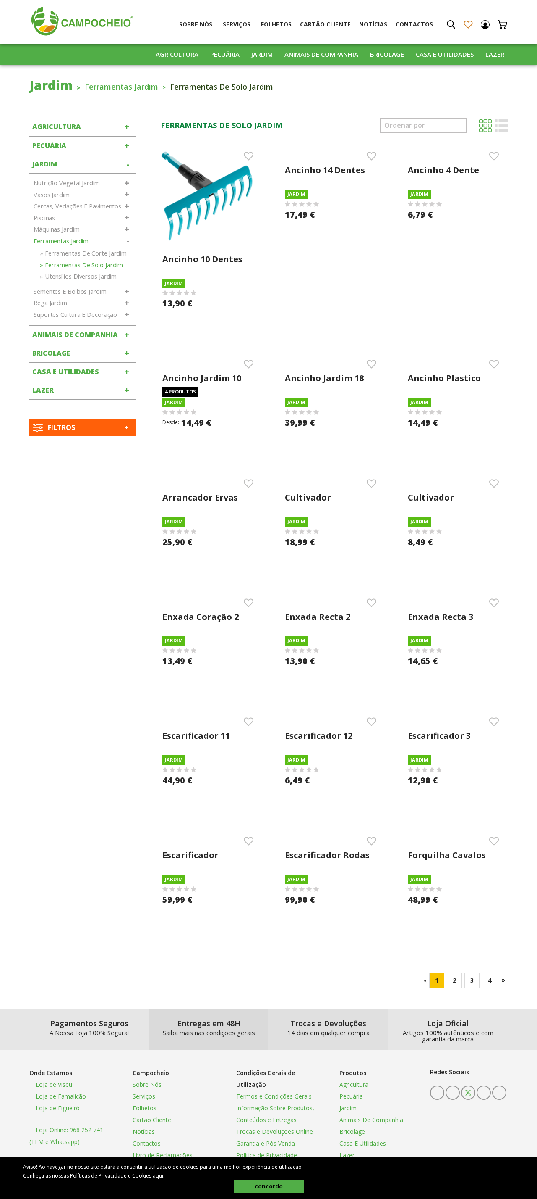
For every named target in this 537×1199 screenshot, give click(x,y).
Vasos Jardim (52, 195)
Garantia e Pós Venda (265, 1143)
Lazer (494, 54)
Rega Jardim (50, 303)
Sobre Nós (195, 24)
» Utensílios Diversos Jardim (78, 276)
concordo (269, 1186)
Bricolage (387, 54)
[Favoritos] (468, 24)
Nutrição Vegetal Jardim (67, 183)
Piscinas (44, 218)
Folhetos (276, 24)
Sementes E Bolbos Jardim (70, 291)
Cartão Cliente (325, 24)
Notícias (373, 24)
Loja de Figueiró (57, 1108)
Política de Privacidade (266, 1155)
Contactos (414, 24)
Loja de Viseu (53, 1084)
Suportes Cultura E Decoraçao (75, 315)
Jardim (262, 54)
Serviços (236, 24)
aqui (158, 1175)
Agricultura (177, 54)
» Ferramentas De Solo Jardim (81, 265)
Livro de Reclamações (163, 1155)
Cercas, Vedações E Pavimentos (77, 206)
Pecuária (225, 54)
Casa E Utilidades (445, 54)
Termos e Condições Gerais (274, 1096)
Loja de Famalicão (60, 1096)
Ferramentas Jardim (121, 87)
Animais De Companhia (321, 54)
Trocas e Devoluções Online (274, 1132)
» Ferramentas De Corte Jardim (83, 253)
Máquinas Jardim (57, 229)
